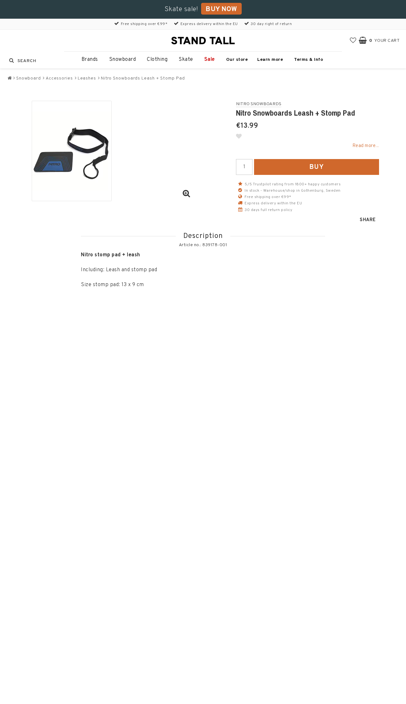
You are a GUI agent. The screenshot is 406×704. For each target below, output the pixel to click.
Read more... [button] (365, 146)
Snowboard (122, 59)
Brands (90, 59)
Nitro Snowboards (258, 104)
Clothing (157, 59)
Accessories (59, 78)
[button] (353, 41)
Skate (186, 59)
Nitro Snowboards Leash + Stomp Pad (143, 78)
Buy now (221, 9)
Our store (237, 59)
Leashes (87, 78)
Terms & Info (308, 59)
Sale (209, 59)
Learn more (270, 59)
